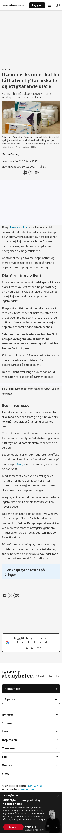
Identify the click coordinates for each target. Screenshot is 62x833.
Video (5, 773)
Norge (21, 464)
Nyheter (7, 714)
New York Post (19, 227)
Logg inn (37, 5)
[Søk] (58, 5)
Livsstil (6, 731)
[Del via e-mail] (36, 172)
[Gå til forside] (14, 5)
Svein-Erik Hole (27, 789)
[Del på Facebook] (25, 172)
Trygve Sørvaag (34, 785)
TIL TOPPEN (9, 671)
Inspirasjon (9, 740)
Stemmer (8, 723)
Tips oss (10, 699)
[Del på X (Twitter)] (30, 172)
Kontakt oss (12, 689)
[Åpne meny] (50, 5)
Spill (5, 757)
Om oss (7, 765)
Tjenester (8, 748)
